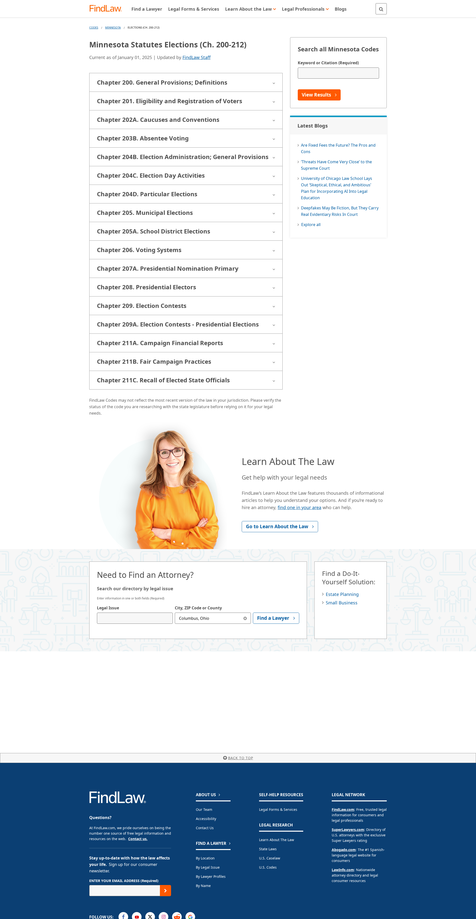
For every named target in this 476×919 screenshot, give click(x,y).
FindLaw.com (343, 809)
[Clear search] (245, 618)
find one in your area (299, 507)
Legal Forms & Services (278, 809)
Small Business (341, 603)
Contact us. (138, 838)
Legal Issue (108, 608)
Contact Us (205, 827)
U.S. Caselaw (269, 858)
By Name (203, 885)
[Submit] (165, 890)
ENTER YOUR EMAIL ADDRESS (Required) (123, 880)
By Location (205, 858)
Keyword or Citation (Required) (328, 63)
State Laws (268, 849)
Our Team (204, 809)
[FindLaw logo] (107, 9)
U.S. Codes (268, 867)
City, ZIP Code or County (198, 608)
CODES (93, 27)
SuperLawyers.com (348, 829)
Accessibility (206, 818)
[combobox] (135, 618)
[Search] (381, 8)
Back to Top (240, 757)
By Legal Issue (208, 867)
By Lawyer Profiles (211, 876)
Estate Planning (342, 594)
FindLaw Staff (196, 57)
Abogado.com (344, 849)
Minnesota (113, 27)
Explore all (311, 224)
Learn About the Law (276, 839)
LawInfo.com (343, 869)
